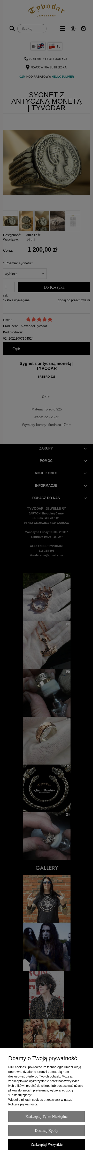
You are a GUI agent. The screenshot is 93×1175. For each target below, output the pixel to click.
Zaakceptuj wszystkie (47, 1144)
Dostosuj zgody (46, 1130)
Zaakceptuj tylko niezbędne (46, 1116)
